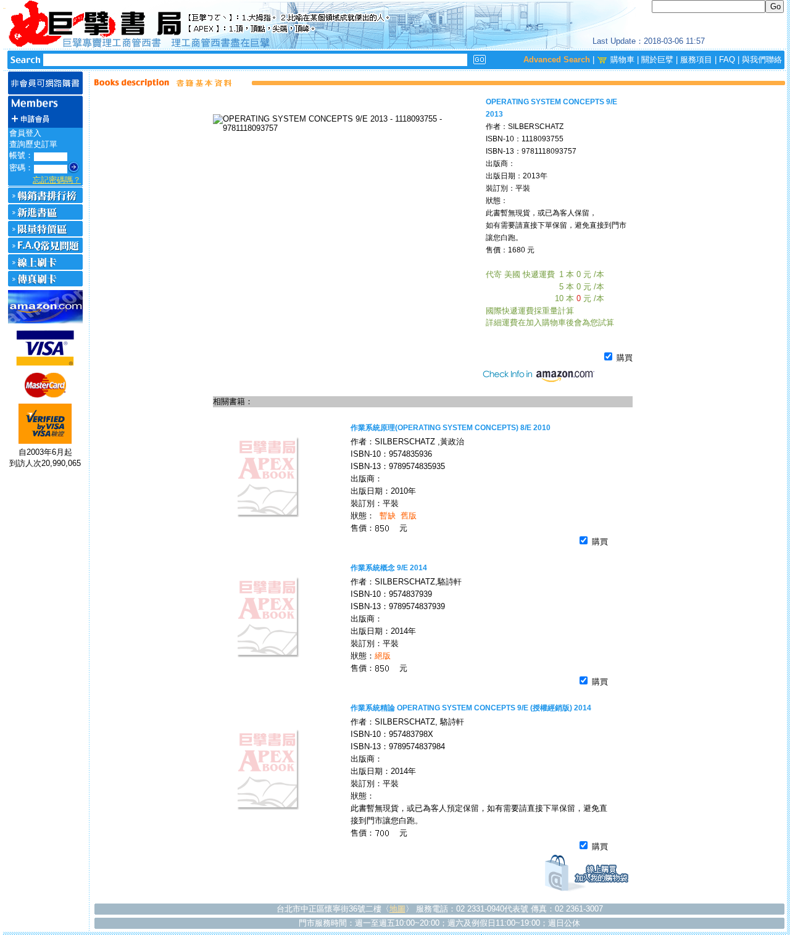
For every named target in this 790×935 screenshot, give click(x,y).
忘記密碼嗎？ (57, 180)
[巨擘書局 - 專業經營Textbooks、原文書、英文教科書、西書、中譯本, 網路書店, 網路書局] (395, 24)
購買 (623, 357)
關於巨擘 (657, 59)
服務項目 (696, 59)
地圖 (397, 908)
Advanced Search (556, 59)
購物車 (622, 59)
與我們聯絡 (762, 59)
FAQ (727, 59)
